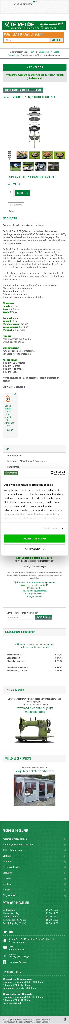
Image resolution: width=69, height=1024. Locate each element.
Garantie (7, 855)
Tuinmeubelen (14, 455)
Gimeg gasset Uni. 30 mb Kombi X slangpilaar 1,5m (9, 415)
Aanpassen (33, 548)
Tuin (32, 51)
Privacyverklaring (11, 867)
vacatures (7, 883)
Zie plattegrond (17, 941)
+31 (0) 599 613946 (19, 957)
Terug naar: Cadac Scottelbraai (23, 90)
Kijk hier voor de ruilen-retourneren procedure (34, 582)
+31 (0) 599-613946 (34, 593)
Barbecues (44, 51)
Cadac (11, 211)
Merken (6, 889)
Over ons (7, 861)
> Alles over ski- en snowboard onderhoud (34, 644)
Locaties (7, 878)
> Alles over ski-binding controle (34, 647)
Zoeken (56, 40)
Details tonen (50, 528)
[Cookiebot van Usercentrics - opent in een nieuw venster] (50, 473)
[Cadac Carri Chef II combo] (9, 160)
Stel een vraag (16, 204)
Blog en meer (9, 895)
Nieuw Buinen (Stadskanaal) (34, 590)
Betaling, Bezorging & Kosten (18, 844)
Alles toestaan (34, 538)
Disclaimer (8, 872)
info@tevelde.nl (34, 596)
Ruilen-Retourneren (13, 850)
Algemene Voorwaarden (15, 838)
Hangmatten (13, 466)
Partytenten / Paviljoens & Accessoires (27, 461)
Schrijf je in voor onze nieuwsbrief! (22, 612)
